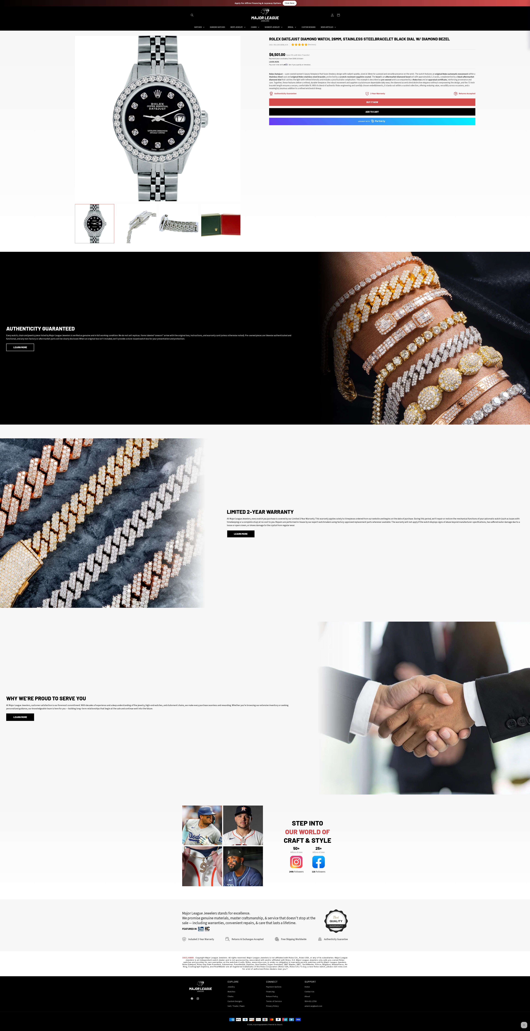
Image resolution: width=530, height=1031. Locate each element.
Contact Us (309, 991)
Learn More (274, 62)
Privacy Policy (272, 1006)
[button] (192, 15)
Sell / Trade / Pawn (236, 1006)
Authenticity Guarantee (285, 93)
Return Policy (272, 996)
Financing (270, 991)
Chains (231, 996)
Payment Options (274, 986)
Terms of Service (274, 1001)
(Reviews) (312, 44)
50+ (296, 848)
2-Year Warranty (377, 93)
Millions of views (296, 852)
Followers (296, 871)
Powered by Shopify (275, 1025)
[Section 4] (367, 94)
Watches (231, 991)
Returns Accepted (467, 93)
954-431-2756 (310, 1001)
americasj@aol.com (313, 1006)
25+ (319, 848)
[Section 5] (292, 44)
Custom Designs (235, 1001)
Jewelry (231, 986)
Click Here (289, 3)
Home (307, 986)
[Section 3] (271, 94)
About (307, 996)
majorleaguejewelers (260, 1025)
